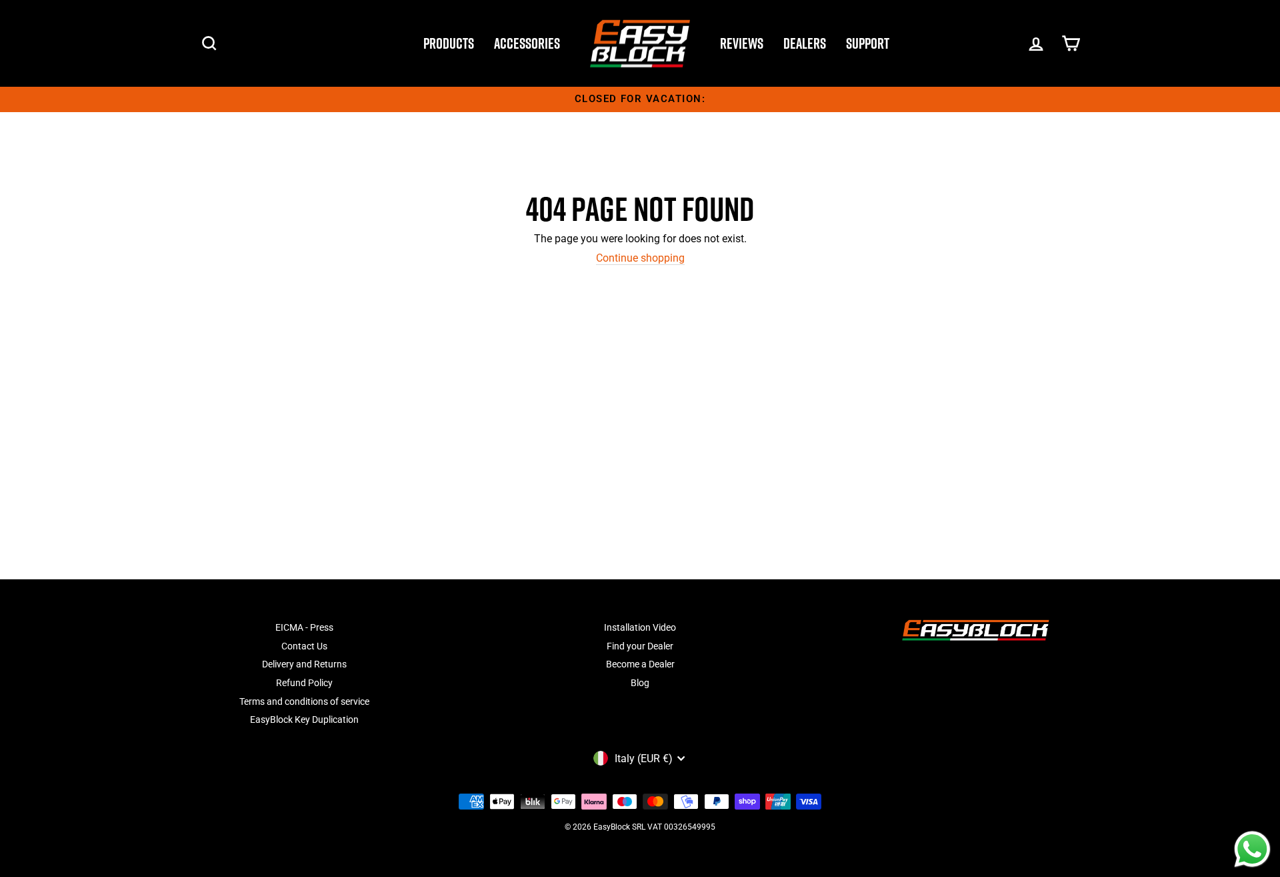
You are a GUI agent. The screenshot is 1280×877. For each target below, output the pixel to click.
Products (448, 43)
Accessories (527, 43)
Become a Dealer (640, 664)
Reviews (741, 43)
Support (867, 43)
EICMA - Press (304, 627)
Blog (640, 682)
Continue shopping (640, 258)
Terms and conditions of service (304, 701)
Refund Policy (304, 682)
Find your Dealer (640, 646)
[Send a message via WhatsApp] (1252, 849)
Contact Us (304, 646)
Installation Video (640, 627)
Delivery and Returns (304, 664)
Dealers (804, 43)
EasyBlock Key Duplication (304, 719)
